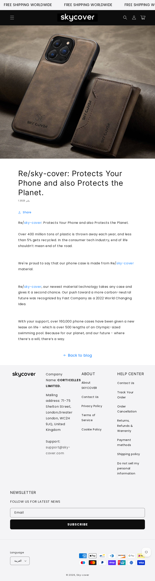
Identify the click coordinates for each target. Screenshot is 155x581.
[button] (12, 17)
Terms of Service (88, 417)
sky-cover (33, 222)
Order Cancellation (127, 409)
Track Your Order (125, 394)
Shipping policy (128, 454)
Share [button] (27, 212)
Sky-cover (82, 575)
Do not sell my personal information (128, 468)
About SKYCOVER (89, 385)
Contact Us (90, 397)
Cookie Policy (92, 429)
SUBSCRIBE (77, 524)
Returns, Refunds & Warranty (125, 426)
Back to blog (80, 355)
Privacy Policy (92, 406)
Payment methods (124, 442)
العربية (18, 561)
